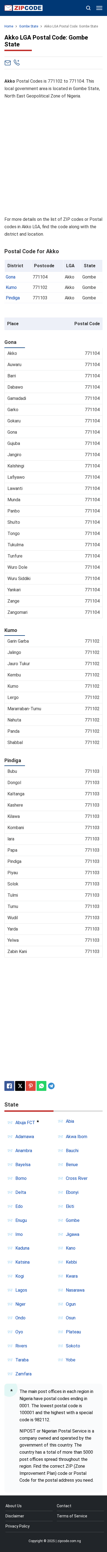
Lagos (21, 1290)
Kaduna (22, 1248)
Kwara (72, 1276)
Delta (20, 1192)
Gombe (73, 1220)
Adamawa (24, 1136)
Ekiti (70, 1206)
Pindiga (13, 297)
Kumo (11, 287)
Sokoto (73, 1345)
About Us (13, 1506)
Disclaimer (14, 1516)
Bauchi (72, 1150)
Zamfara (23, 1374)
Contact (64, 1506)
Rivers (21, 1345)
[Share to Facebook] (9, 1086)
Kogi (19, 1276)
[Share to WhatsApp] (41, 1086)
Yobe (70, 1359)
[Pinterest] (31, 1086)
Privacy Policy (17, 1526)
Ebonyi (72, 1192)
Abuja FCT (25, 1122)
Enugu (21, 1220)
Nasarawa (75, 1290)
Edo (19, 1206)
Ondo (20, 1317)
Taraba (22, 1359)
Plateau (73, 1331)
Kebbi (71, 1262)
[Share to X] (20, 1086)
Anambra (23, 1150)
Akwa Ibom (76, 1136)
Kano (70, 1248)
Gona (10, 277)
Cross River (77, 1178)
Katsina (22, 1262)
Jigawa (72, 1234)
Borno (21, 1178)
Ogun (71, 1304)
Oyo (19, 1331)
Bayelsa (22, 1164)
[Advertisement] (53, 157)
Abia (70, 1121)
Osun (70, 1317)
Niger (20, 1304)
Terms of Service (72, 1516)
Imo (19, 1234)
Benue (72, 1164)
